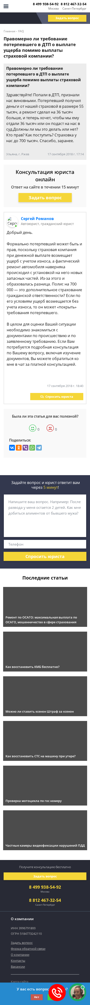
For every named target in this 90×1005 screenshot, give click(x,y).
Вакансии (18, 966)
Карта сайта (19, 981)
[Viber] (25, 448)
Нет (36, 997)
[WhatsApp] (32, 448)
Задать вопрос (67, 18)
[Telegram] (39, 448)
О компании (20, 954)
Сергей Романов (37, 218)
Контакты (18, 960)
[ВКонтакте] (12, 448)
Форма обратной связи (28, 948)
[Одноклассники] (19, 448)
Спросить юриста (59, 396)
